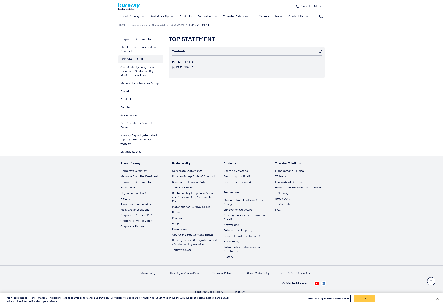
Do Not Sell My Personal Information (328, 298)
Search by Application (238, 176)
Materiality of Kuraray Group (139, 83)
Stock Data (282, 198)
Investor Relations (235, 16)
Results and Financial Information (298, 187)
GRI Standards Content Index (136, 125)
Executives (127, 187)
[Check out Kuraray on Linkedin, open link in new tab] (323, 283)
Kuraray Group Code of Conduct (193, 176)
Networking (231, 225)
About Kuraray (129, 16)
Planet (124, 91)
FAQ (278, 209)
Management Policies (289, 171)
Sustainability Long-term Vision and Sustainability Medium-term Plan (137, 71)
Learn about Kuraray (289, 182)
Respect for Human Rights (189, 182)
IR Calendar (283, 204)
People (125, 107)
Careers (264, 16)
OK (364, 298)
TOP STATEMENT (131, 59)
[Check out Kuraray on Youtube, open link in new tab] (316, 283)
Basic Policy (231, 241)
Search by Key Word (237, 182)
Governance (128, 115)
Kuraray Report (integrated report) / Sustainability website (138, 139)
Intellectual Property (238, 230)
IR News (281, 176)
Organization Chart (133, 193)
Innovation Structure (238, 209)
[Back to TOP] (431, 281)
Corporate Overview (133, 171)
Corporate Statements (135, 39)
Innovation (205, 16)
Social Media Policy (258, 273)
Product (125, 99)
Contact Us (296, 16)
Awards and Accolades (135, 204)
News (279, 16)
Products (185, 16)
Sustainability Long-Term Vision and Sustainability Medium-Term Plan (193, 197)
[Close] (437, 298)
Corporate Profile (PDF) (136, 215)
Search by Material (236, 171)
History (125, 198)
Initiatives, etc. (130, 151)
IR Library (282, 193)
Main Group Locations (134, 209)
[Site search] (321, 16)
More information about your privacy (36, 301)
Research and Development (242, 236)
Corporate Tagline (132, 226)
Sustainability (159, 16)
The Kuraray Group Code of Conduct (138, 49)
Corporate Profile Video (136, 220)
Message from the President (139, 176)
